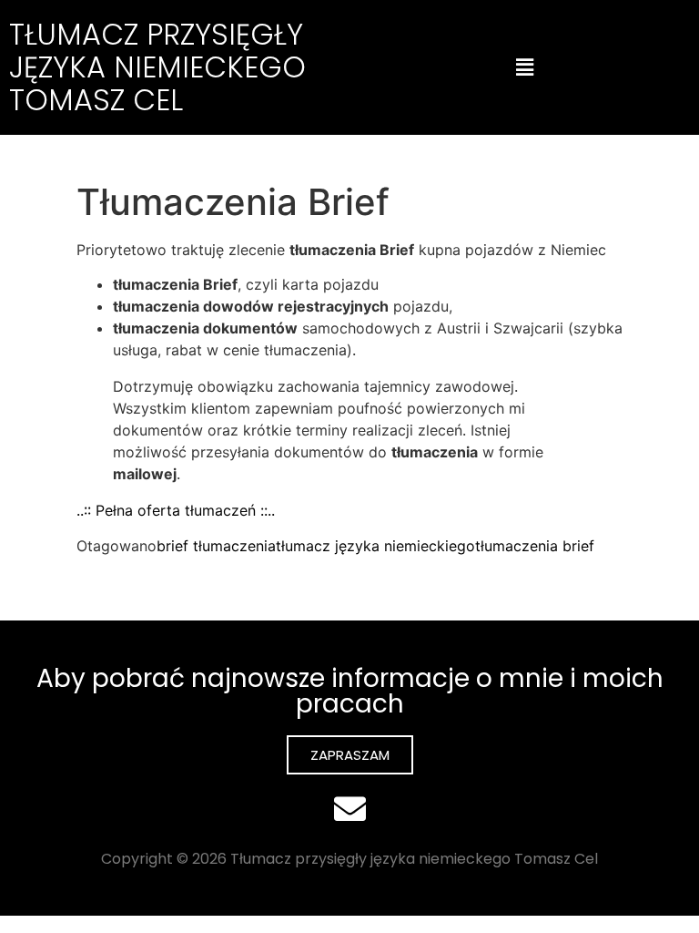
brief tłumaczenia (216, 546)
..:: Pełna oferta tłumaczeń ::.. (175, 510)
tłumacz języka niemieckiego (375, 546)
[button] (524, 67)
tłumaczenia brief (534, 546)
